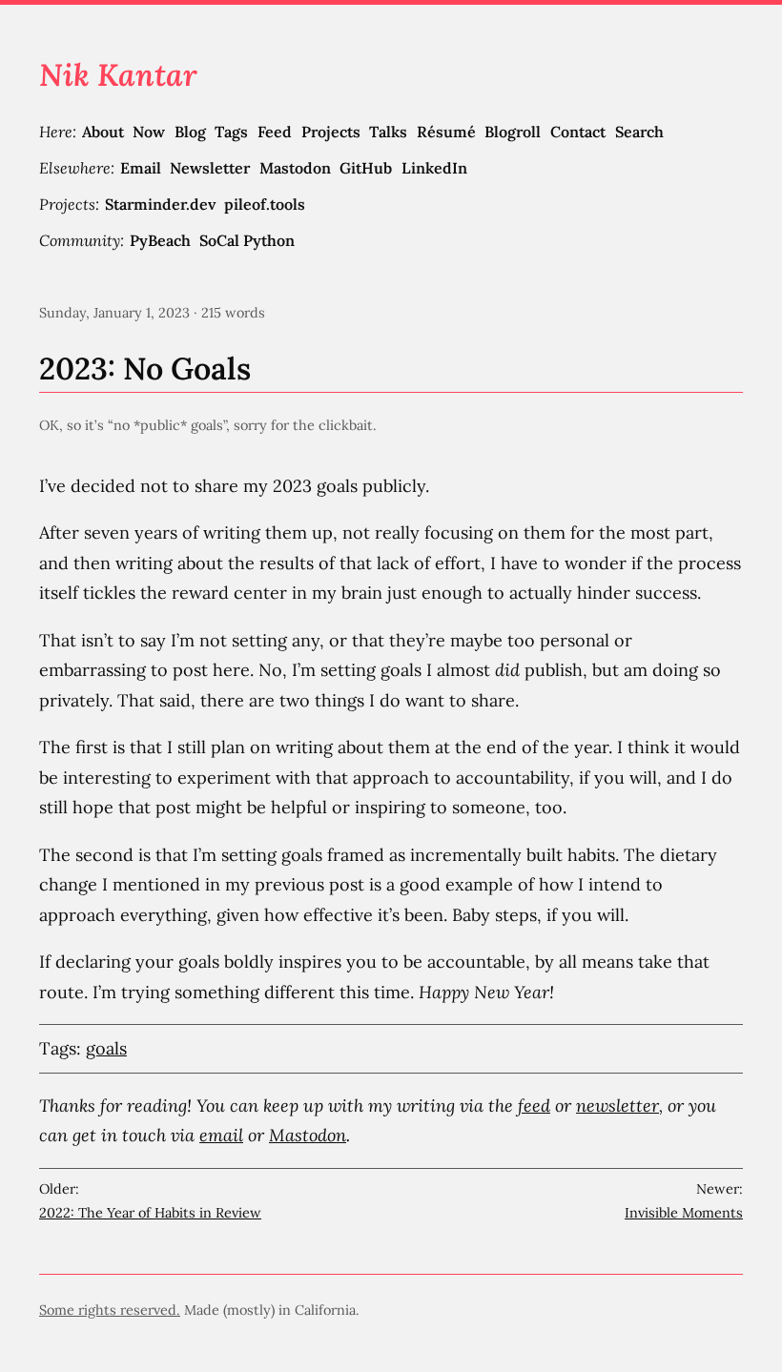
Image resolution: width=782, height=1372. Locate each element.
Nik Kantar (118, 74)
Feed (274, 131)
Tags (231, 131)
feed (534, 1105)
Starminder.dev (160, 204)
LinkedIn (434, 167)
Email (140, 167)
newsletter (617, 1105)
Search (639, 131)
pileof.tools (264, 204)
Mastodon (295, 167)
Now (149, 131)
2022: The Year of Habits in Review (150, 1212)
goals (106, 1048)
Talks (388, 131)
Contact (578, 131)
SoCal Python (247, 240)
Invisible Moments (684, 1212)
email (221, 1135)
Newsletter (210, 167)
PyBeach (160, 240)
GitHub (366, 167)
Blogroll (512, 131)
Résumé (446, 131)
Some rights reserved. (109, 1310)
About (103, 131)
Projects (330, 131)
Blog (190, 131)
